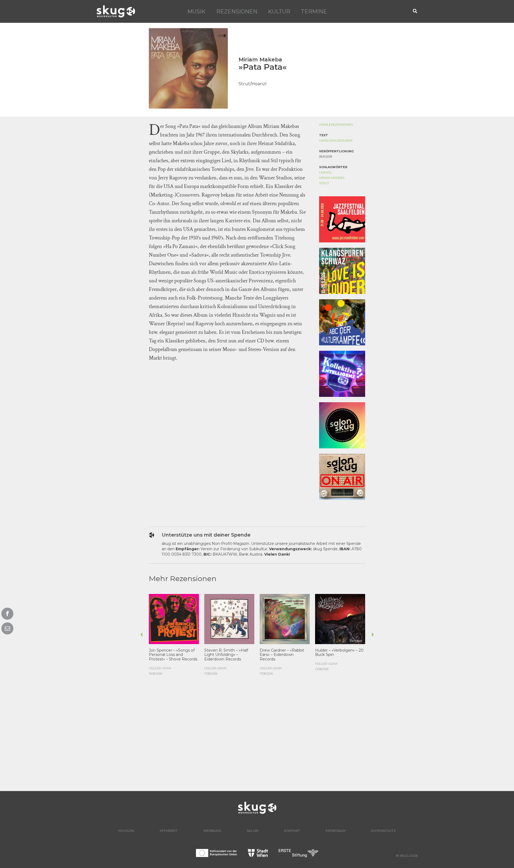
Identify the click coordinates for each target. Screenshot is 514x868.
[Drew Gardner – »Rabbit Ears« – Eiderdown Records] (285, 618)
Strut (324, 183)
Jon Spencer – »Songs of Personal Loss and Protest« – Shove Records (173, 655)
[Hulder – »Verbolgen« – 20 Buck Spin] (340, 618)
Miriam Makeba (332, 178)
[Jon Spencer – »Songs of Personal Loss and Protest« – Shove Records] (174, 618)
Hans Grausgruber (336, 140)
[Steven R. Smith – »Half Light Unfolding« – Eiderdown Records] (229, 618)
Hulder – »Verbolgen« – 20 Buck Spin (339, 652)
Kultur (279, 11)
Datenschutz (383, 831)
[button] (415, 11)
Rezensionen (236, 11)
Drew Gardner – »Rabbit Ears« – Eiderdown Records (282, 655)
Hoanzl (325, 172)
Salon (252, 831)
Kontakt (292, 831)
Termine (314, 11)
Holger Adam (160, 668)
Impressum (335, 831)
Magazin (126, 831)
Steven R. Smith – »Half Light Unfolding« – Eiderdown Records (226, 655)
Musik (196, 11)
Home (323, 125)
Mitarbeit (168, 831)
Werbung (212, 831)
